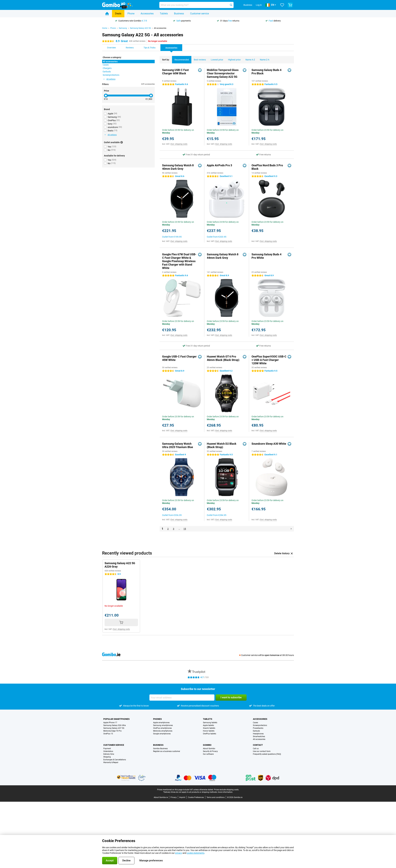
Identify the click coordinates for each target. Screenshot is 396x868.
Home (104, 28)
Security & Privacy (210, 751)
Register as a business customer (166, 751)
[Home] (107, 13)
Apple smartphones (161, 722)
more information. (225, 792)
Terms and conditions (216, 797)
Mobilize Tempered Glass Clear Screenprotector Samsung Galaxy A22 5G (223, 73)
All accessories (160, 28)
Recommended (181, 59)
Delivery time (108, 754)
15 (184, 529)
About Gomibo (209, 748)
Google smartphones (162, 734)
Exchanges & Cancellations (114, 760)
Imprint (182, 797)
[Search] (231, 4)
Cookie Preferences (196, 797)
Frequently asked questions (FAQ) (267, 754)
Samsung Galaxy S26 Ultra (114, 725)
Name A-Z (250, 59)
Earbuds (256, 731)
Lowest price (217, 59)
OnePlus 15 (108, 734)
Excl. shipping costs (179, 144)
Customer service (199, 13)
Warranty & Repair (110, 762)
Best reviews (200, 59)
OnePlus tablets (209, 734)
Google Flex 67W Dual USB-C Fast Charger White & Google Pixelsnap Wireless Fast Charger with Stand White (179, 261)
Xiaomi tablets (209, 728)
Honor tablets (208, 731)
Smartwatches (259, 736)
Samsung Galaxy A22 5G (140, 28)
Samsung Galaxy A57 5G (113, 728)
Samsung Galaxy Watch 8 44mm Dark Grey (222, 256)
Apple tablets (208, 725)
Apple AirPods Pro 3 (219, 165)
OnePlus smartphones (162, 728)
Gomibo (207, 745)
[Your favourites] (282, 5)
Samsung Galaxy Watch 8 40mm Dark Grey (178, 167)
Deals (118, 13)
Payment (107, 748)
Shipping (107, 757)
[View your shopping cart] (290, 5)
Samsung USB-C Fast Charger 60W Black (175, 71)
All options (110, 79)
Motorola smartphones (162, 731)
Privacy (173, 797)
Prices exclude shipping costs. (226, 790)
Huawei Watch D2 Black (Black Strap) (221, 445)
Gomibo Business (160, 748)
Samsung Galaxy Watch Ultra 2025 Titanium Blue (177, 445)
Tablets (164, 13)
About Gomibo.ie (161, 797)
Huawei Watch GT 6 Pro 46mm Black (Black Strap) (223, 358)
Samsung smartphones (163, 725)
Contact (258, 745)
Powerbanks (258, 728)
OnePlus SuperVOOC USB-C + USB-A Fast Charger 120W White (269, 360)
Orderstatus (108, 751)
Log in (259, 5)
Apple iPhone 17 (110, 722)
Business (179, 13)
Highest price (234, 59)
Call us (256, 748)
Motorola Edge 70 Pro (112, 731)
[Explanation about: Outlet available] (121, 142)
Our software (208, 754)
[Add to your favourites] (200, 70)
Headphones (258, 734)
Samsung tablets (210, 722)
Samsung (123, 28)
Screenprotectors (260, 725)
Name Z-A (264, 59)
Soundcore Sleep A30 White (269, 443)
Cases (255, 722)
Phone (130, 13)
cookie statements (195, 853)
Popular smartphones (116, 719)
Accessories (147, 13)
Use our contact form (262, 751)
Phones (157, 719)
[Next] (291, 529)
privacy (178, 853)
